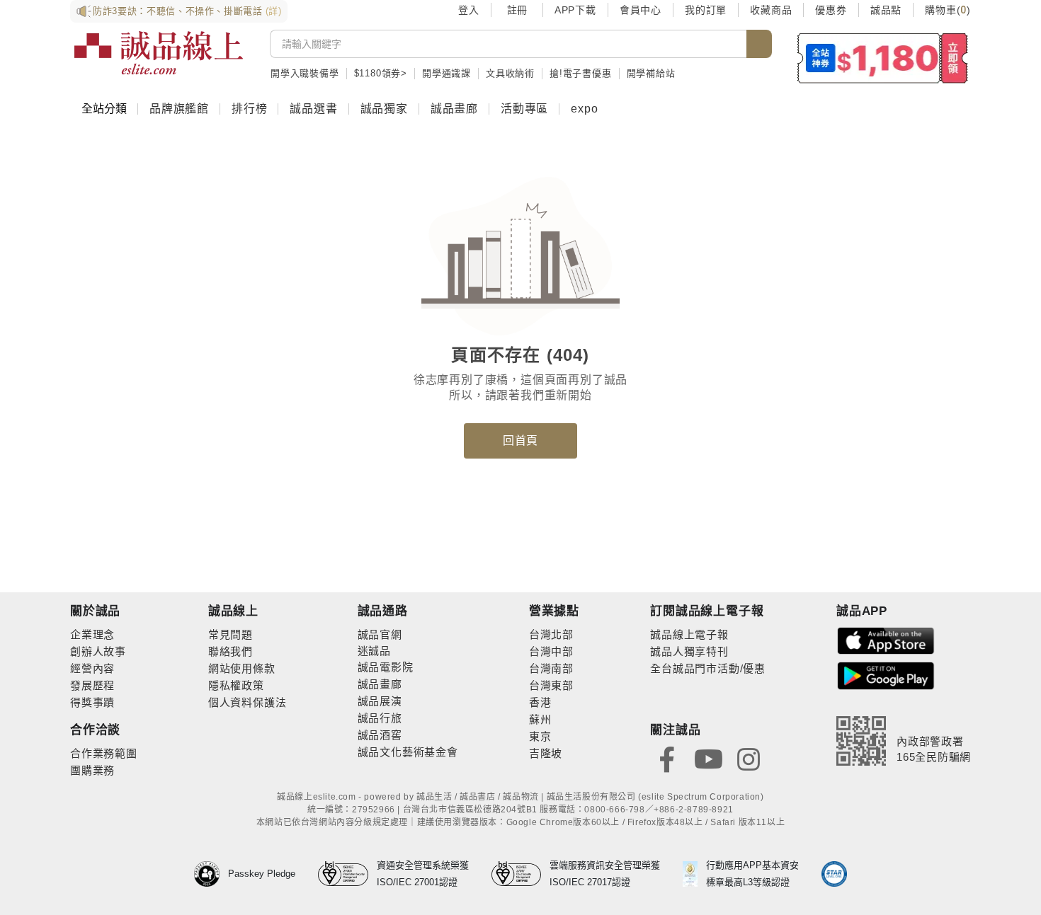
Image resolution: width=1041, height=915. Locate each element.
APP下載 (575, 10)
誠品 (379, 651)
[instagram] (749, 758)
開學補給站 (651, 73)
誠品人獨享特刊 (689, 651)
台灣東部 (551, 685)
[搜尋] (759, 44)
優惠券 (830, 10)
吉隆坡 (545, 753)
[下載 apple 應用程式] (885, 640)
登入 (468, 10)
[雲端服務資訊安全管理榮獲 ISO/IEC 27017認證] (520, 874)
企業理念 (92, 634)
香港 (540, 702)
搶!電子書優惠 (581, 73)
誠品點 (885, 10)
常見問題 (230, 634)
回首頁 (520, 441)
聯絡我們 (230, 651)
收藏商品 (771, 10)
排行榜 (249, 109)
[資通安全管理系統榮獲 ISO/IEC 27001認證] (347, 874)
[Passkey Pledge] (211, 874)
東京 (540, 736)
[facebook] (667, 758)
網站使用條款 (241, 668)
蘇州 (540, 719)
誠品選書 (313, 109)
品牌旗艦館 (179, 109)
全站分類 (104, 109)
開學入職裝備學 (305, 73)
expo (584, 109)
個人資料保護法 (247, 702)
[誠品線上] (158, 53)
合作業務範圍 (103, 753)
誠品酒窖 (380, 735)
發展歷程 (92, 685)
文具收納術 (510, 73)
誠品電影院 (386, 667)
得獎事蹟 (92, 702)
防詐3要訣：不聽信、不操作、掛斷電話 (187, 11)
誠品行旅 (380, 718)
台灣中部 (551, 651)
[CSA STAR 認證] (834, 874)
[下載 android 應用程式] (885, 675)
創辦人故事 (98, 651)
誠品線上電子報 (689, 634)
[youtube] (708, 758)
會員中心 (640, 10)
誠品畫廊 (454, 109)
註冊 (517, 10)
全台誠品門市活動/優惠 (708, 668)
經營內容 (92, 668)
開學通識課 (446, 73)
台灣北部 (551, 634)
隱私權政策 (236, 685)
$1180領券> (380, 73)
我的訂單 (706, 10)
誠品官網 (380, 634)
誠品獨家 (384, 109)
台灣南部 (551, 668)
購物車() (948, 10)
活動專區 (524, 109)
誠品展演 (380, 701)
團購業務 (92, 770)
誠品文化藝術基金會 (408, 752)
